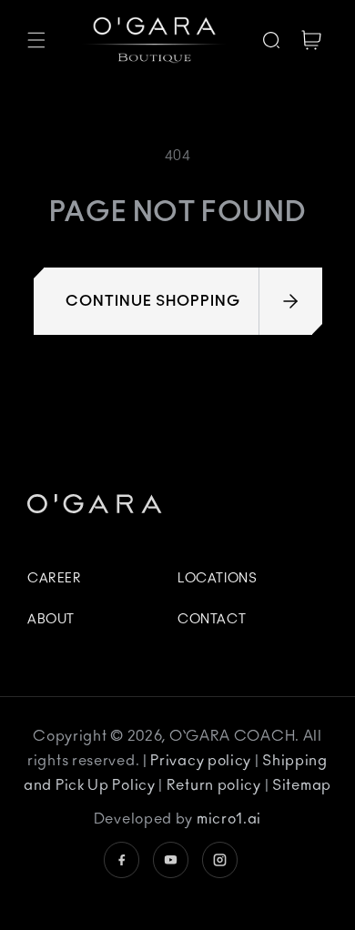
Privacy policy (202, 760)
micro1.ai (229, 819)
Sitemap (301, 785)
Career (54, 578)
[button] (36, 40)
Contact (212, 619)
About (51, 619)
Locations (217, 578)
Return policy (216, 785)
